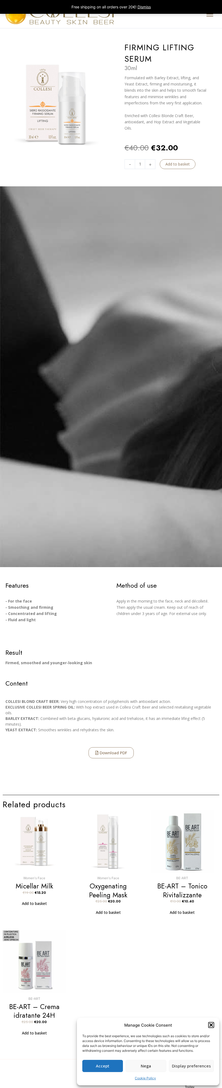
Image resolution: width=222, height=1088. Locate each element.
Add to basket (177, 164)
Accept (102, 1066)
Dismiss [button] (144, 7)
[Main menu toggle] (210, 14)
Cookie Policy (145, 1078)
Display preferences (191, 1066)
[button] (211, 1025)
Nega (146, 1066)
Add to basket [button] (34, 903)
